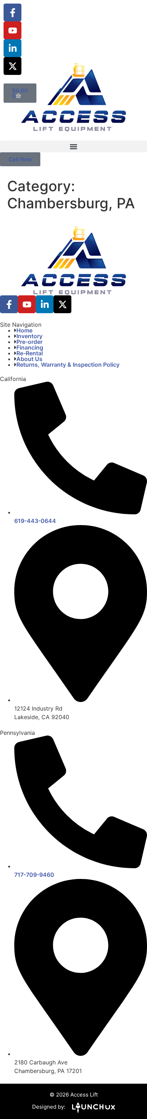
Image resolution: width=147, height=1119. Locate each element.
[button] (73, 146)
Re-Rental (29, 353)
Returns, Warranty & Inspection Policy (68, 364)
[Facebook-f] (12, 12)
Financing (29, 347)
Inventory (29, 336)
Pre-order (29, 341)
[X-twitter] (12, 66)
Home (24, 330)
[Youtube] (12, 30)
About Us (29, 358)
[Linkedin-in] (12, 48)
